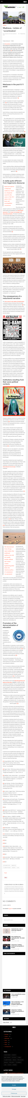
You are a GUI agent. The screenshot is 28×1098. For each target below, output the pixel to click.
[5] (16, 171)
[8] (22, 304)
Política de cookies (7, 1096)
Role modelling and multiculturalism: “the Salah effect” (18, 938)
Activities (6, 1034)
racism (6, 1062)
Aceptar (14, 1085)
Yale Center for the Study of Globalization (14, 301)
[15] (16, 655)
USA (18, 867)
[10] (8, 446)
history (14, 1057)
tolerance (18, 1062)
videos (9, 1064)
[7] (20, 249)
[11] (24, 491)
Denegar (14, 1089)
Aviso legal (23, 1096)
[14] (22, 648)
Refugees (11, 1062)
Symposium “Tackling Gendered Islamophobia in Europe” (17, 946)
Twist (5, 1044)
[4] (24, 131)
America (14, 865)
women (14, 1064)
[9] (8, 421)
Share (5, 1040)
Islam (19, 1057)
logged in (10, 908)
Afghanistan (6, 865)
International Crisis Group (9, 466)
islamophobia (6, 867)
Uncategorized (7, 1046)
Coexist (6, 1036)
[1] (11, 50)
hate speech (7, 1057)
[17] (17, 703)
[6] (12, 231)
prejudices (20, 1059)
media (13, 867)
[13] (3, 525)
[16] (13, 676)
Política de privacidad (15, 1096)
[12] (9, 518)
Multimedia (6, 1038)
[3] (5, 102)
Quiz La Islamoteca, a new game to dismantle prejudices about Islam (17, 1003)
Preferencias (14, 1093)
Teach (4, 25)
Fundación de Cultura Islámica (10, 33)
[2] (18, 98)
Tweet (5, 872)
